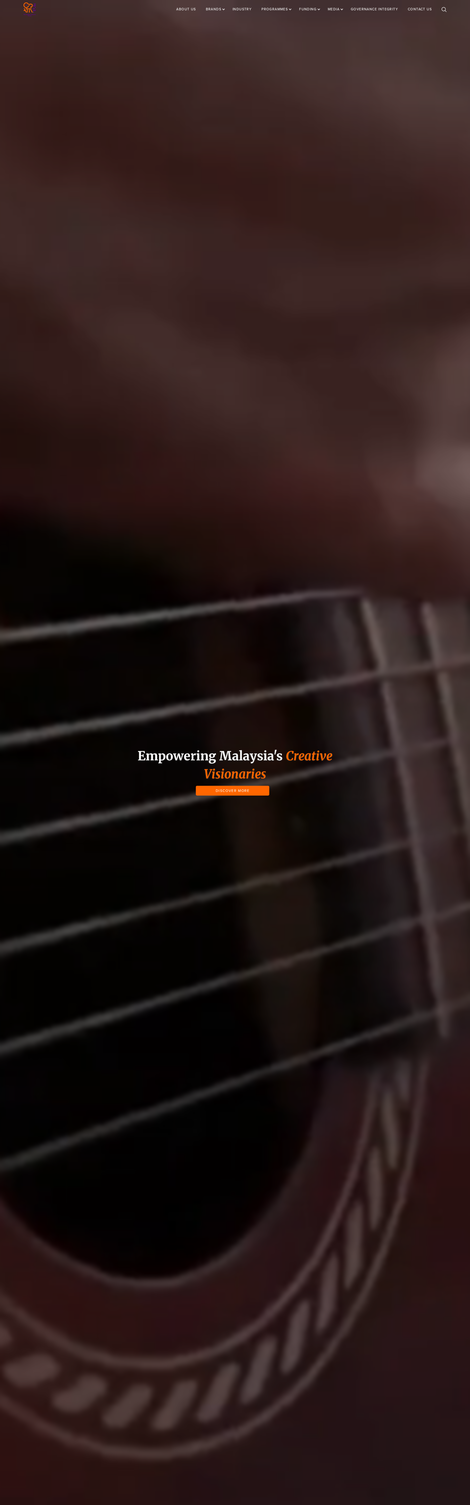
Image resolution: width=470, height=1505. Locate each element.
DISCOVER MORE (233, 790)
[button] (218, 9)
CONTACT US (420, 9)
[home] (30, 9)
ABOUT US (186, 9)
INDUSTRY (242, 9)
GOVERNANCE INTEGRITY (374, 9)
